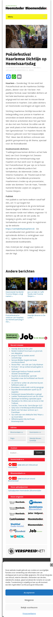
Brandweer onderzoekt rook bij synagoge (27, 387)
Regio (31, 70)
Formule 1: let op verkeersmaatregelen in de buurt (27, 368)
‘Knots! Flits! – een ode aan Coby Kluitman (27, 364)
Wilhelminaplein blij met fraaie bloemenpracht (23, 420)
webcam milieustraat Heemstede (23, 466)
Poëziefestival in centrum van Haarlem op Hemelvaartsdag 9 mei (15, 318)
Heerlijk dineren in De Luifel (36, 316)
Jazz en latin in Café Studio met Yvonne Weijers (36, 294)
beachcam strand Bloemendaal (21, 480)
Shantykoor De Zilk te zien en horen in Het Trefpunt (27, 402)
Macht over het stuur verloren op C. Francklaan (25, 411)
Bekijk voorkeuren (29, 607)
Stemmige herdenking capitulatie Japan (26, 399)
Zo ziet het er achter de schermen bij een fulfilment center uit (27, 384)
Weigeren (29, 600)
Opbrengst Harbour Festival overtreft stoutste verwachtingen (25, 372)
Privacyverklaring (29, 613)
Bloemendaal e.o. (16, 432)
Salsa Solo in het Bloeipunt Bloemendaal (26, 408)
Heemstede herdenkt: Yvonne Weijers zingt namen (15, 294)
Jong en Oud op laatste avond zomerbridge (22, 356)
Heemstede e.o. (22, 70)
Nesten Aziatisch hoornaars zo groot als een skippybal (26, 352)
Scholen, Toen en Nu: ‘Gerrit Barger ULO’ (26, 405)
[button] (51, 565)
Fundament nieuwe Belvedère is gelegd (26, 394)
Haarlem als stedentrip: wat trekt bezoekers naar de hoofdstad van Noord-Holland (27, 378)
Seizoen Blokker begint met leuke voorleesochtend (24, 361)
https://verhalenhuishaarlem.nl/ (20, 228)
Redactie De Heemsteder (20, 68)
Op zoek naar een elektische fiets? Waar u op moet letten (27, 415)
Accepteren (29, 592)
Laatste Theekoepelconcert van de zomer (27, 396)
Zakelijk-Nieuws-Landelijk (35, 439)
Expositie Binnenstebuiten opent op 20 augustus (26, 390)
